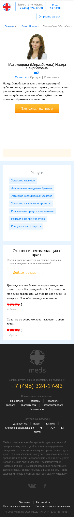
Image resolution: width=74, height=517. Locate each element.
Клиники (50, 423)
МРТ (42, 427)
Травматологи (29, 405)
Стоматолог (22, 77)
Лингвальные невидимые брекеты (31, 188)
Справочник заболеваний (19, 427)
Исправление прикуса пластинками (32, 211)
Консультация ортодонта (26, 226)
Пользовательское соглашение (53, 506)
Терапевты (52, 401)
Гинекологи (16, 401)
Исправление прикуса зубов (28, 218)
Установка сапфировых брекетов (31, 203)
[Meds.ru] (37, 361)
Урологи (10, 405)
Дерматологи (37, 409)
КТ (62, 427)
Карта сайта (43, 502)
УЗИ (53, 427)
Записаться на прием (37, 108)
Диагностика (20, 423)
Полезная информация (16, 506)
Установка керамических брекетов (31, 195)
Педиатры (34, 401)
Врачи (36, 423)
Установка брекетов (23, 180)
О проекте (24, 502)
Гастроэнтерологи (52, 405)
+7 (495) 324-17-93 (30, 6)
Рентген (37, 432)
